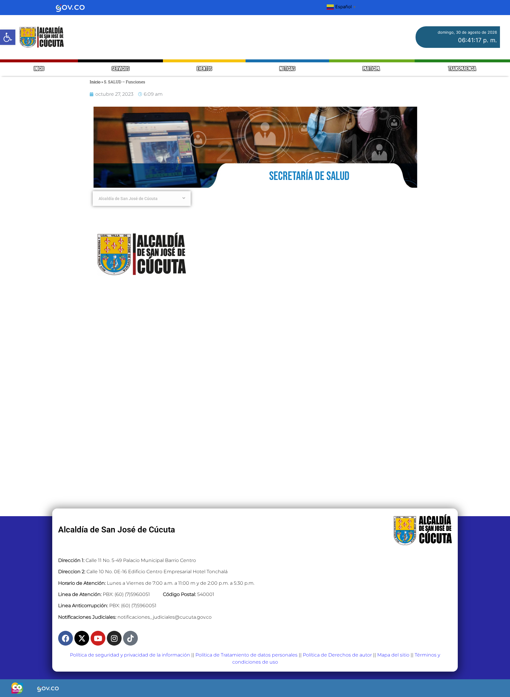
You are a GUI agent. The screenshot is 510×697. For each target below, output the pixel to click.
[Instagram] (114, 638)
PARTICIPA (372, 69)
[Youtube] (98, 638)
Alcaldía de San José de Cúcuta (128, 198)
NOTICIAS (287, 69)
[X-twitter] (81, 638)
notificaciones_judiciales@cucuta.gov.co (164, 617)
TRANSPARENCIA (462, 69)
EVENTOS (204, 69)
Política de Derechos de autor (337, 655)
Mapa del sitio (393, 655)
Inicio (95, 82)
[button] (7, 37)
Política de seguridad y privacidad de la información (130, 655)
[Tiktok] (130, 638)
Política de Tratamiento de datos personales (246, 655)
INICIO (39, 69)
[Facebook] (65, 638)
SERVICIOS (120, 69)
